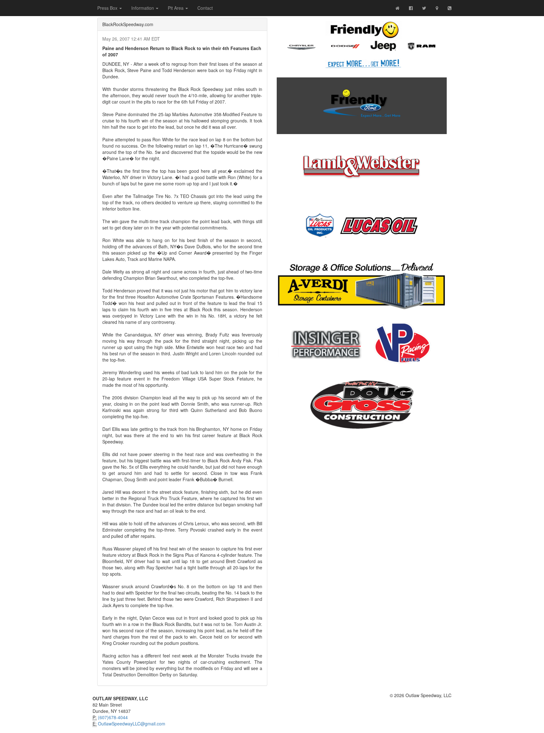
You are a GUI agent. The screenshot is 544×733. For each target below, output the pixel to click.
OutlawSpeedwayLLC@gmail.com (131, 723)
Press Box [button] (108, 8)
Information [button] (143, 8)
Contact (205, 8)
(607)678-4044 (113, 717)
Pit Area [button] (176, 8)
